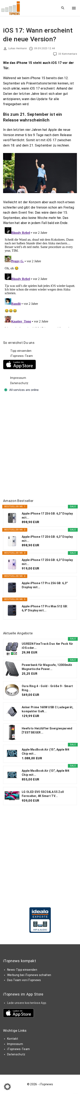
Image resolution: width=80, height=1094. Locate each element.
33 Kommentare (67, 53)
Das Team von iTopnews (24, 980)
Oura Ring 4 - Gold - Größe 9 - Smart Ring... (47, 688)
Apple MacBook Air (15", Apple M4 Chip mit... (45, 751)
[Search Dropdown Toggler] (63, 8)
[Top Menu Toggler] (73, 8)
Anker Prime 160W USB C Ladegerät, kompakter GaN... (47, 709)
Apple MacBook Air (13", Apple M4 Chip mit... (45, 772)
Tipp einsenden (20, 350)
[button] (7, 1086)
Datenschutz (19, 383)
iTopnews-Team (21, 355)
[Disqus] (40, 276)
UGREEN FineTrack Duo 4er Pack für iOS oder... (47, 645)
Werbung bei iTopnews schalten (29, 975)
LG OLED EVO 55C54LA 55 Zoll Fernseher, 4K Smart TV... (43, 794)
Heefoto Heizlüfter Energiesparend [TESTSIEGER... (47, 730)
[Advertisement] (40, 445)
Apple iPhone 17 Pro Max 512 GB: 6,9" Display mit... (45, 608)
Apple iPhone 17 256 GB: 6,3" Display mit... (47, 515)
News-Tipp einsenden (22, 969)
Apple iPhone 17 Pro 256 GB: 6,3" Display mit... (44, 585)
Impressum (18, 377)
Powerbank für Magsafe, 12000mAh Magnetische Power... (47, 667)
